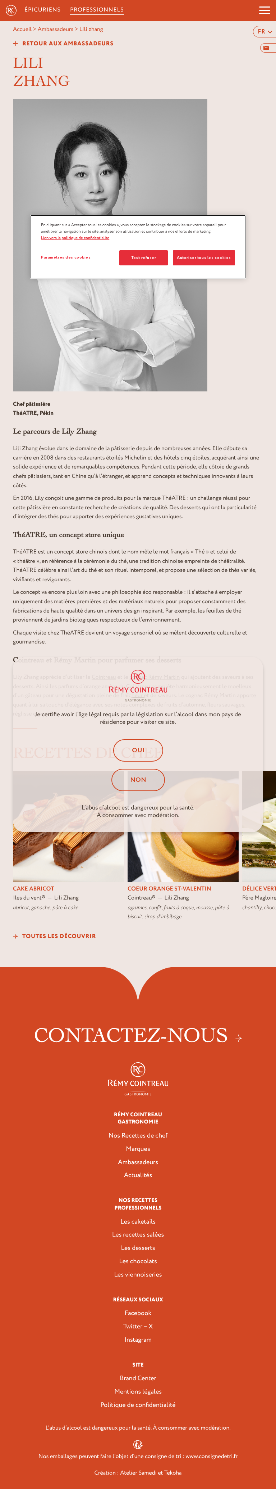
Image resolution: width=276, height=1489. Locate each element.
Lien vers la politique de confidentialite (75, 238)
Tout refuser (143, 258)
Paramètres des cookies (66, 257)
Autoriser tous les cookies (204, 258)
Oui (138, 750)
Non (138, 780)
